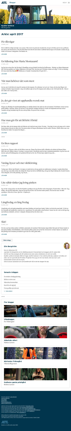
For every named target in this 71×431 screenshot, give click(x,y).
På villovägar (7, 41)
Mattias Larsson (9, 342)
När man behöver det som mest (17, 81)
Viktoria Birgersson (10, 363)
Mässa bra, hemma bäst (11, 282)
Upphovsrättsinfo (5, 398)
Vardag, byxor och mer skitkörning (19, 163)
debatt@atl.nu (22, 412)
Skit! (3, 221)
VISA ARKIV (9, 291)
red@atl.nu (31, 411)
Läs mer (4, 54)
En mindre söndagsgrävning (12, 276)
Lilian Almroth (13, 397)
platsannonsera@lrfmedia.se (33, 409)
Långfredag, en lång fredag (15, 202)
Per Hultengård (9, 321)
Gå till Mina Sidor (30, 406)
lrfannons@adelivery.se (30, 408)
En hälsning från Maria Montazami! (19, 61)
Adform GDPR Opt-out (6, 403)
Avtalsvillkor (4, 400)
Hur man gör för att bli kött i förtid (19, 120)
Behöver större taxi (9, 279)
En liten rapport (9, 143)
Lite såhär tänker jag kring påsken (18, 182)
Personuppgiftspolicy (6, 402)
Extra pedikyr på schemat (11, 288)
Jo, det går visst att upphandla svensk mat (22, 100)
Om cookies (4, 399)
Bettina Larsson (9, 384)
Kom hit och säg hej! (10, 285)
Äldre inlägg (7, 240)
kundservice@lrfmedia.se (27, 407)
